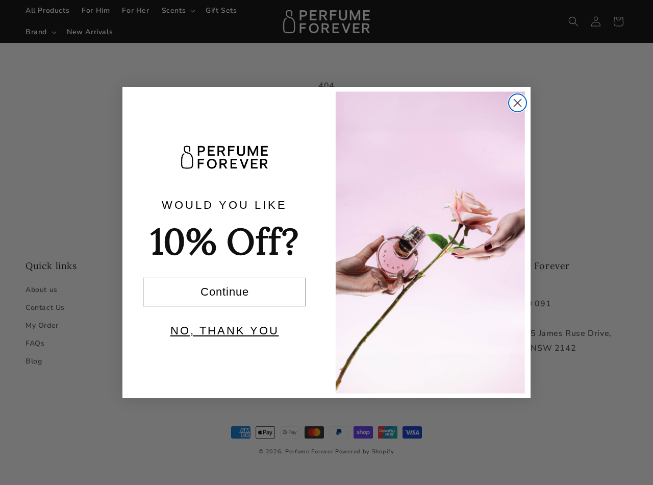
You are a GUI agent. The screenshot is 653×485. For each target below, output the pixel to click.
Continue (224, 291)
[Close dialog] (517, 103)
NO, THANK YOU (224, 330)
